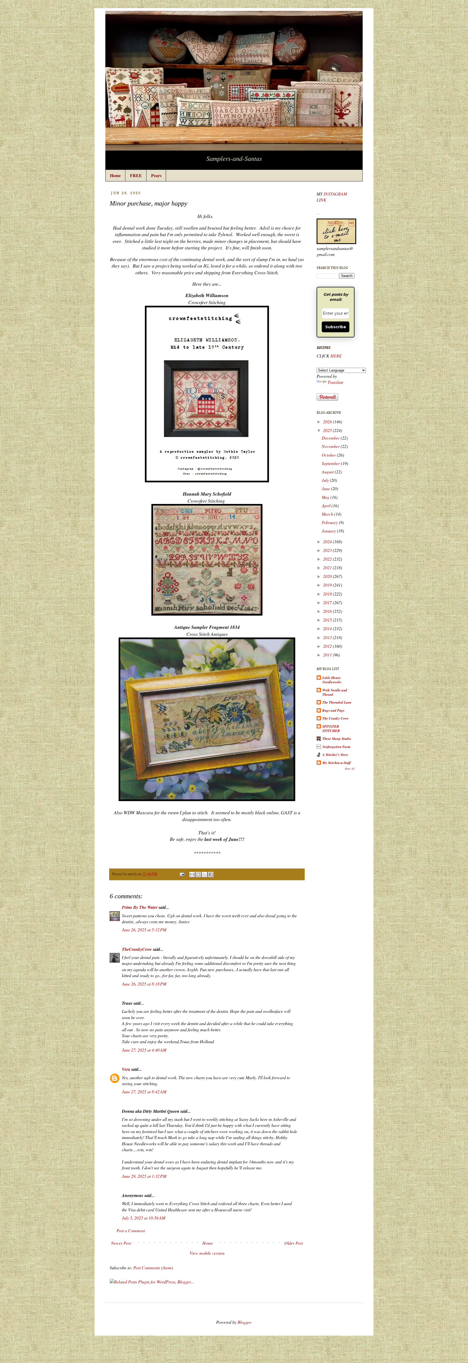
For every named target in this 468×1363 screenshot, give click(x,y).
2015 (327, 620)
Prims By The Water (140, 907)
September (331, 463)
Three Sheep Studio (336, 738)
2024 (327, 541)
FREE (136, 175)
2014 (327, 628)
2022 (327, 559)
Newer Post (121, 1243)
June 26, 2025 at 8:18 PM (144, 984)
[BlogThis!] (198, 874)
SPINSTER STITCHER (331, 728)
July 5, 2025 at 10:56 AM (143, 1218)
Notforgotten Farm (336, 746)
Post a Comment (130, 1230)
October (329, 455)
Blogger (244, 1322)
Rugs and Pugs (333, 710)
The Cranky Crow (335, 718)
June (326, 488)
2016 (327, 611)
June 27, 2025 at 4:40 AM (144, 1050)
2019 (327, 585)
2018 (327, 594)
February (330, 522)
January (329, 531)
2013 (327, 637)
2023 (327, 550)
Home (115, 175)
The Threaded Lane (337, 702)
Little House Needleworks (332, 679)
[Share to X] (204, 874)
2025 (327, 430)
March (327, 514)
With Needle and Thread (334, 692)
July (325, 480)
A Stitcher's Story (335, 754)
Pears (156, 175)
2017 (327, 602)
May (325, 497)
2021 (327, 567)
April (326, 505)
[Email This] (192, 874)
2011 (327, 655)
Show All (350, 768)
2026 (327, 421)
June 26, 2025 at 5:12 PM (144, 929)
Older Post (293, 1243)
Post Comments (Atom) (153, 1267)
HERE (336, 356)
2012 (327, 646)
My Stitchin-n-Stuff (336, 762)
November (331, 446)
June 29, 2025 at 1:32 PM (144, 1176)
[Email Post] (182, 873)
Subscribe (335, 326)
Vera (126, 1069)
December (331, 438)
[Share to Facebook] (210, 874)
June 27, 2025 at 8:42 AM (144, 1091)
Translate (335, 382)
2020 (327, 576)
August (328, 471)
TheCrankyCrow (137, 949)
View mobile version (207, 1253)
